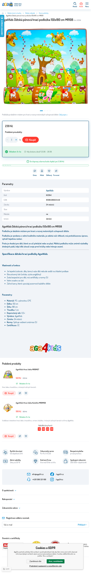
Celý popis (62, 114)
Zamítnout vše (35, 561)
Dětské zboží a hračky (14, 13)
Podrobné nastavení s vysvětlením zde (45, 566)
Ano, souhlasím (56, 561)
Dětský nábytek (30, 13)
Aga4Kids (49, 190)
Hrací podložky (43, 13)
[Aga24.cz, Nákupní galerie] (3, 13)
